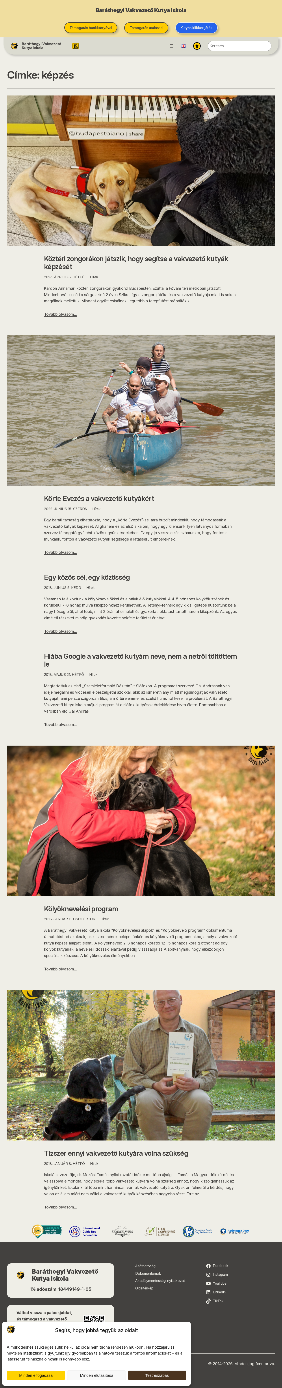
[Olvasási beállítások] (197, 46)
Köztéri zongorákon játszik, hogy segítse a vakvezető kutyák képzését (136, 263)
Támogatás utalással (146, 28)
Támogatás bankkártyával (90, 28)
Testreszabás (157, 1375)
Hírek (94, 277)
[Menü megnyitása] (171, 46)
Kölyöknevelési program (81, 909)
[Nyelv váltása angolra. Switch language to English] (183, 46)
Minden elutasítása (96, 1375)
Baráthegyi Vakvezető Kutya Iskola (41, 46)
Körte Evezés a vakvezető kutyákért (99, 499)
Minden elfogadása (36, 1375)
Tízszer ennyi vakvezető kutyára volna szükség (116, 1153)
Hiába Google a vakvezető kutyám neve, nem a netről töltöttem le (140, 660)
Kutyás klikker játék (196, 28)
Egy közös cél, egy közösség (87, 577)
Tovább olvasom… (60, 314)
